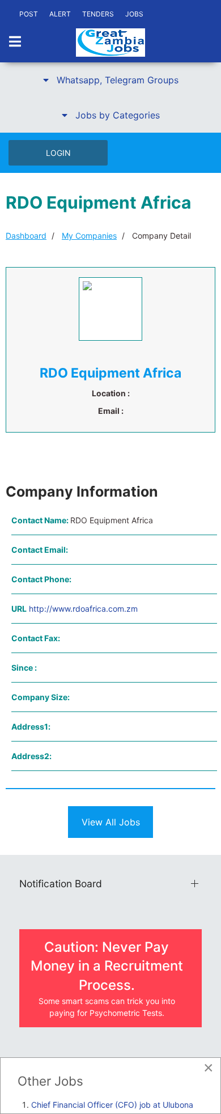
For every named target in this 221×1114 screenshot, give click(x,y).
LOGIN (58, 153)
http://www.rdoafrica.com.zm (83, 608)
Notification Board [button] (60, 883)
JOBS (134, 14)
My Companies (89, 235)
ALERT (60, 14)
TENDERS (98, 14)
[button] (110, 80)
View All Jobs (111, 822)
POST (28, 14)
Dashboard (26, 235)
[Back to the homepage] (110, 42)
